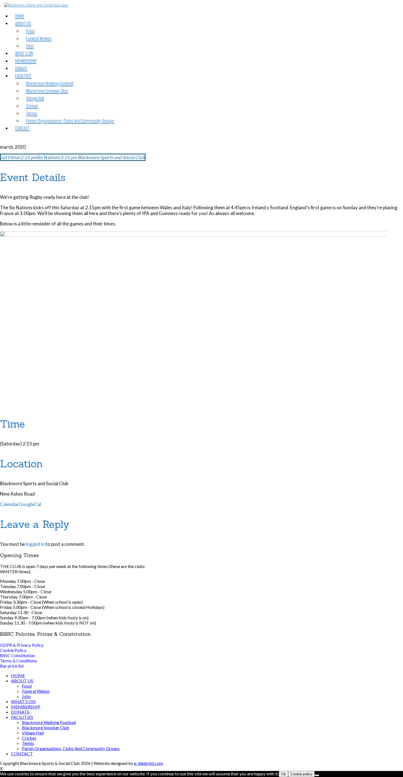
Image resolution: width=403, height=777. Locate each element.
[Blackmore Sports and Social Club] (36, 5)
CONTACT (22, 128)
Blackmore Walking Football (49, 83)
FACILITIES (23, 75)
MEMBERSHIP (26, 61)
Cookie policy (301, 774)
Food (30, 31)
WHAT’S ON (24, 53)
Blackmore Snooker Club (47, 90)
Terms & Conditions (18, 660)
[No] (317, 775)
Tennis (31, 113)
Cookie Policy (13, 650)
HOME (19, 16)
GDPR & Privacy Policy (22, 645)
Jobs (30, 46)
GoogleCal (30, 504)
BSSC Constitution (17, 655)
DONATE (21, 68)
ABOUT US (23, 23)
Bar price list (12, 665)
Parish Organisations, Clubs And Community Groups (70, 120)
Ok (283, 774)
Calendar (9, 504)
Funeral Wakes (39, 38)
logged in (35, 544)
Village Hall (35, 98)
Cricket (32, 106)
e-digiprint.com (148, 763)
